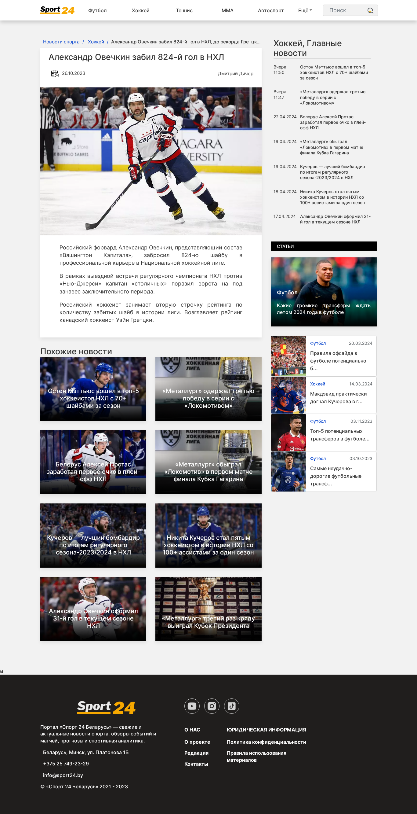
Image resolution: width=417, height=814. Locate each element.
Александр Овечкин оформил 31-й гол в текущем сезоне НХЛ (93, 618)
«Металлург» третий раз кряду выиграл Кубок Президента (208, 622)
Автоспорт (271, 10)
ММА (228, 10)
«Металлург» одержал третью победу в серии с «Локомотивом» (208, 398)
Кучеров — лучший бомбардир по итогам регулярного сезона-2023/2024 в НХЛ (93, 545)
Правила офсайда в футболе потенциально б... (338, 360)
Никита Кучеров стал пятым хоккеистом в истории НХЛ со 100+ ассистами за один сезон (208, 545)
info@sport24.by (63, 775)
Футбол (97, 10)
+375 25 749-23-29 (66, 764)
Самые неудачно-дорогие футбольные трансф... (335, 476)
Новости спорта (61, 42)
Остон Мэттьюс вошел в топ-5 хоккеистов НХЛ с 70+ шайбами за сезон (93, 398)
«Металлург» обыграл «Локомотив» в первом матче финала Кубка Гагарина (208, 472)
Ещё (303, 10)
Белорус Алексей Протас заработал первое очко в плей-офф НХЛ (93, 472)
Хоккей (141, 10)
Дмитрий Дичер (235, 73)
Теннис (184, 10)
